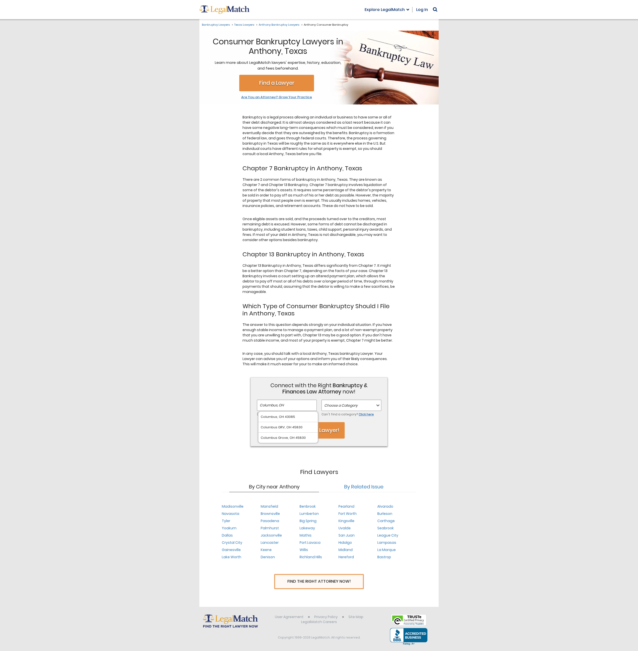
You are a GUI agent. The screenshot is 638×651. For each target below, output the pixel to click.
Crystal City (232, 542)
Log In (422, 9)
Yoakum (229, 528)
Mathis (306, 535)
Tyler (226, 520)
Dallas (227, 535)
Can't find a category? (347, 414)
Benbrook (308, 506)
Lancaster (270, 542)
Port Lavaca (310, 542)
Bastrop (384, 557)
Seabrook (385, 528)
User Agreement (289, 616)
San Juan (346, 535)
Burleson (384, 513)
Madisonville (232, 506)
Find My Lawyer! (319, 430)
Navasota (230, 513)
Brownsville (270, 513)
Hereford (346, 557)
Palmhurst (270, 528)
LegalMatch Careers (319, 621)
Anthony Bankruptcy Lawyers (279, 25)
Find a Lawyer (276, 83)
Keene (266, 549)
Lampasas (386, 542)
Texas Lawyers (244, 25)
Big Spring (308, 520)
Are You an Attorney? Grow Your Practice (276, 97)
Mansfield (269, 506)
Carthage (386, 520)
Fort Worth (347, 513)
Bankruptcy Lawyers (216, 25)
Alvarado (385, 506)
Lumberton (309, 513)
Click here (366, 414)
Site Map (355, 616)
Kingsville (346, 520)
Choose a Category (341, 405)
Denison (268, 557)
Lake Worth (231, 557)
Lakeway (307, 528)
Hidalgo (345, 542)
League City (387, 535)
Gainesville (231, 549)
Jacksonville (271, 535)
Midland (345, 549)
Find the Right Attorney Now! (319, 581)
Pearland (346, 506)
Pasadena (270, 520)
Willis (304, 549)
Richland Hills (311, 557)
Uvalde (344, 528)
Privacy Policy (326, 616)
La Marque (386, 549)
